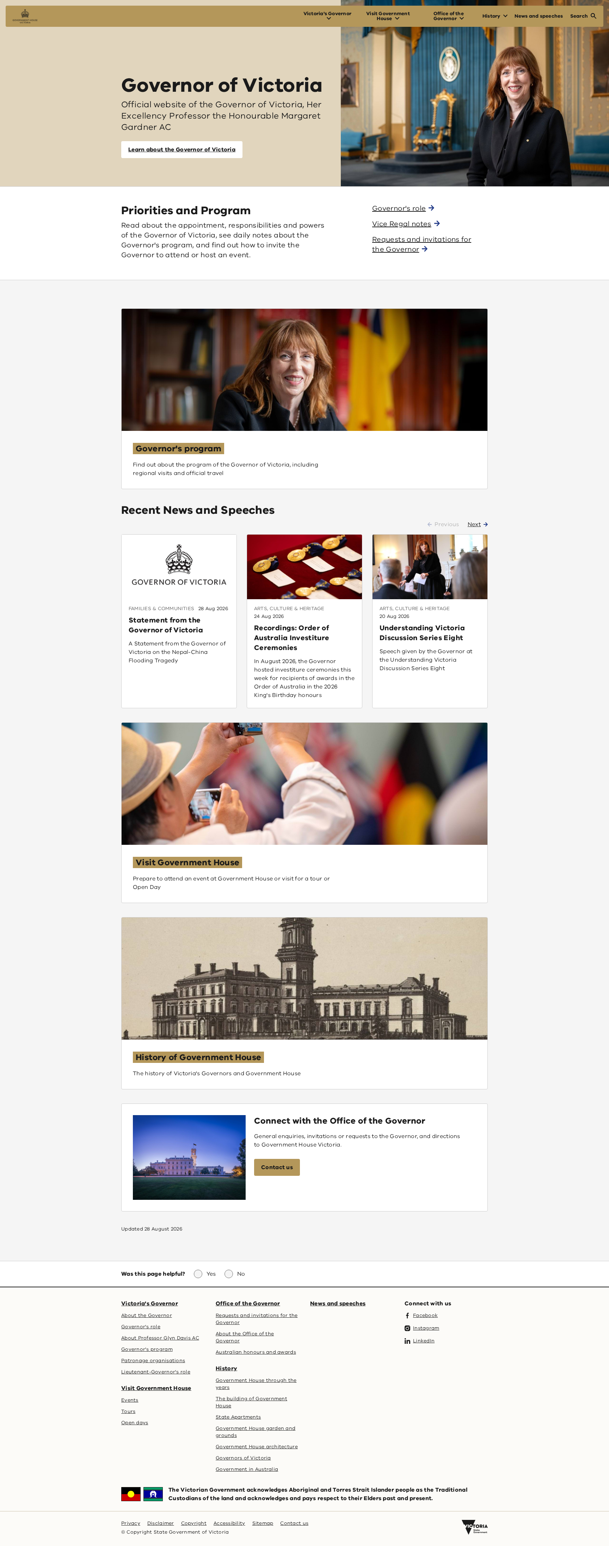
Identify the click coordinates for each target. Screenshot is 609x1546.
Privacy (130, 1523)
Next (474, 524)
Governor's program (178, 448)
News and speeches (337, 1303)
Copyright (194, 1523)
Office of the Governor (248, 1303)
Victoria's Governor (149, 1303)
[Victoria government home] (475, 1527)
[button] (277, 1167)
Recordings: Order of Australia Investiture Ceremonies (292, 637)
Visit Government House (187, 862)
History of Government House (198, 1057)
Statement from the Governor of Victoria (166, 625)
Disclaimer (160, 1523)
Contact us (294, 1523)
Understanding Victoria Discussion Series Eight (422, 633)
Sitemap (262, 1523)
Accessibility (229, 1523)
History (226, 1368)
